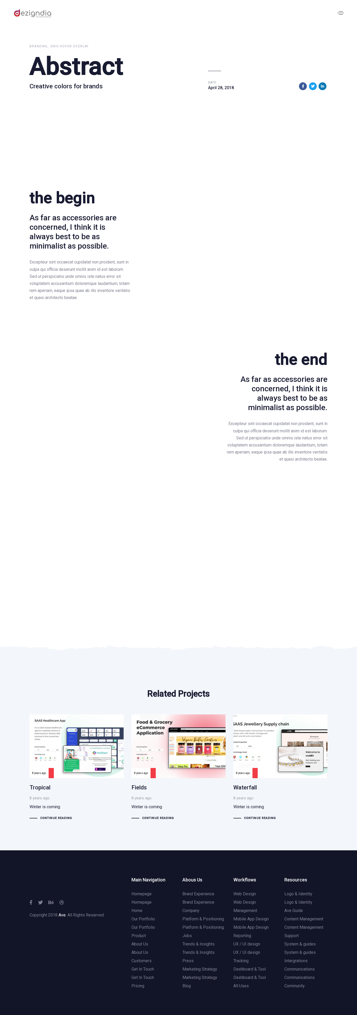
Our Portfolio (143, 918)
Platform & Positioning (203, 918)
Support (291, 935)
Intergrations (296, 960)
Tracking (241, 960)
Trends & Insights (198, 944)
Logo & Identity (298, 893)
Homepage (141, 893)
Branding (39, 46)
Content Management (303, 918)
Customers (141, 960)
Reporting (242, 935)
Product (138, 935)
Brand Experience (198, 893)
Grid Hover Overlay (69, 46)
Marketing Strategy (199, 969)
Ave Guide (293, 910)
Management (245, 910)
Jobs (187, 935)
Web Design (244, 893)
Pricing (137, 985)
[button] (340, 13)
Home (136, 910)
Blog (186, 985)
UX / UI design (246, 944)
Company (190, 910)
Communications (299, 969)
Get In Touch (142, 969)
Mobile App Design (251, 918)
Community (294, 985)
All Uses (241, 985)
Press (188, 960)
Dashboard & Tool (249, 969)
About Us (139, 944)
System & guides (300, 944)
